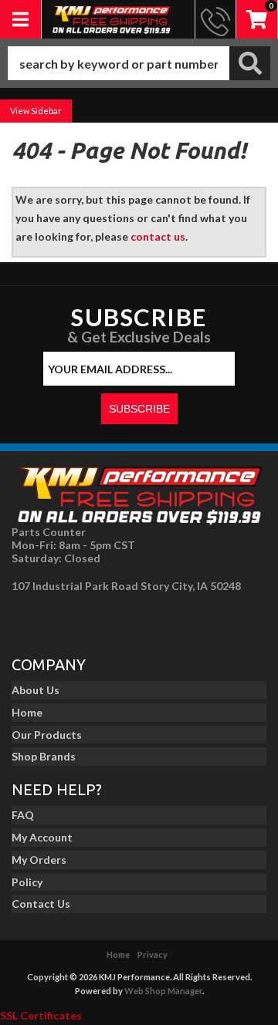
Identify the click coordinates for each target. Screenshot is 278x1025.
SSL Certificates (41, 1015)
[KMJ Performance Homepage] (111, 19)
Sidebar (46, 111)
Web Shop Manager (163, 991)
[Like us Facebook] (27, 620)
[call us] (215, 19)
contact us (158, 236)
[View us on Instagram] (62, 620)
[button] (139, 63)
